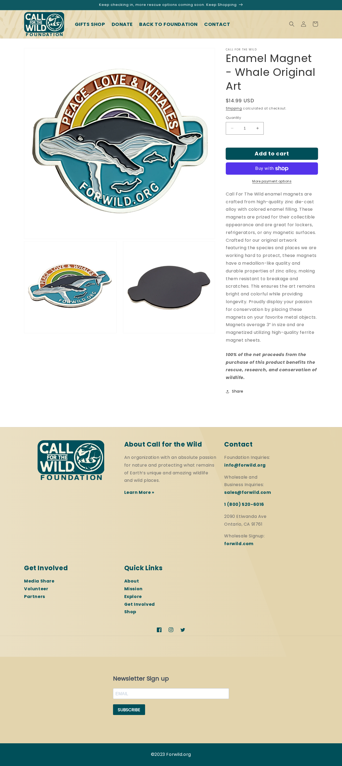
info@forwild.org (245, 465)
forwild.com (239, 544)
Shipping (234, 108)
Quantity (233, 117)
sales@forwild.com (247, 492)
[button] (292, 24)
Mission (133, 589)
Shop (130, 612)
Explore (133, 596)
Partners (34, 596)
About (131, 581)
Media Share (39, 581)
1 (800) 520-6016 (244, 504)
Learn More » (139, 492)
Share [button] (237, 391)
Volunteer (36, 589)
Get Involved (139, 604)
